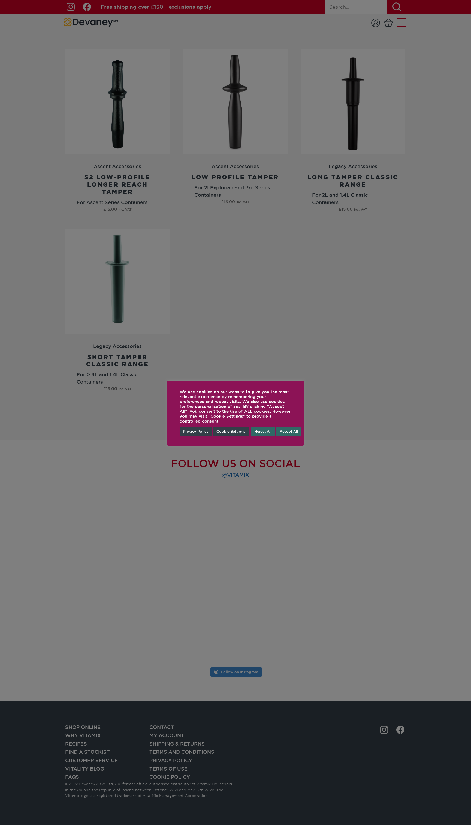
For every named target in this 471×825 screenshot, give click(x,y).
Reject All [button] (263, 431)
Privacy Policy (196, 431)
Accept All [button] (289, 431)
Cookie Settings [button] (230, 431)
